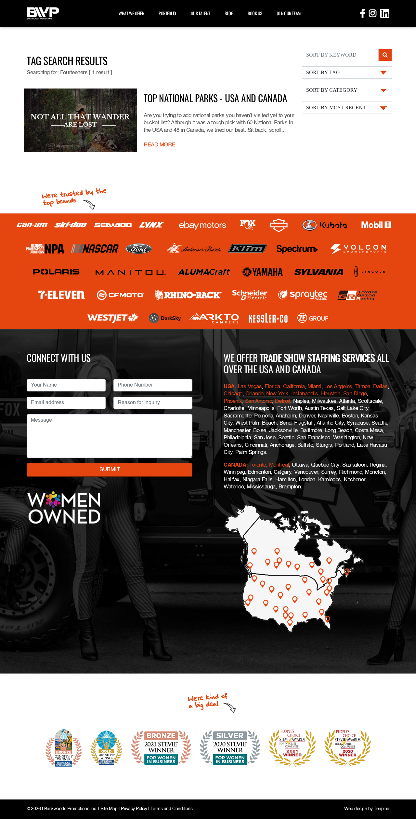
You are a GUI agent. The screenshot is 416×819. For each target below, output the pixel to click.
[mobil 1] (376, 225)
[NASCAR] (95, 248)
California (294, 386)
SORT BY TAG (323, 72)
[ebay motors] (202, 225)
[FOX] (247, 225)
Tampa (362, 386)
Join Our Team (289, 13)
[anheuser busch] (194, 248)
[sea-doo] (113, 225)
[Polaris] (56, 272)
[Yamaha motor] (262, 272)
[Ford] (138, 248)
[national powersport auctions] (45, 248)
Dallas (380, 386)
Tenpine (381, 809)
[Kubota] (324, 225)
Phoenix (233, 401)
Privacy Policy (134, 809)
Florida (272, 386)
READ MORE (159, 145)
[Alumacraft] (205, 272)
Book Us (255, 13)
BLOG (229, 13)
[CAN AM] (32, 225)
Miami (314, 386)
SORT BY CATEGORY (332, 90)
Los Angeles (338, 386)
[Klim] (247, 248)
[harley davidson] (279, 225)
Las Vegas (250, 386)
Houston (330, 394)
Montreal (279, 465)
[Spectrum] (297, 248)
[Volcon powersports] (358, 248)
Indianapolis (304, 394)
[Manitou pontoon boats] (130, 272)
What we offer (131, 13)
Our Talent (200, 13)
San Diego (355, 394)
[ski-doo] (70, 225)
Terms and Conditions (171, 809)
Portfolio (167, 13)
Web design (355, 809)
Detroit (282, 401)
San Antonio (258, 401)
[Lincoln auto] (371, 272)
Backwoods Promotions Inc (70, 809)
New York (277, 394)
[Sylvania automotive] (319, 272)
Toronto (257, 465)
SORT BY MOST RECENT (336, 107)
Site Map (108, 809)
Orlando (254, 394)
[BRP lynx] (151, 225)
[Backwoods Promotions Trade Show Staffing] (43, 12)
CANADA (235, 465)
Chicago (233, 394)
